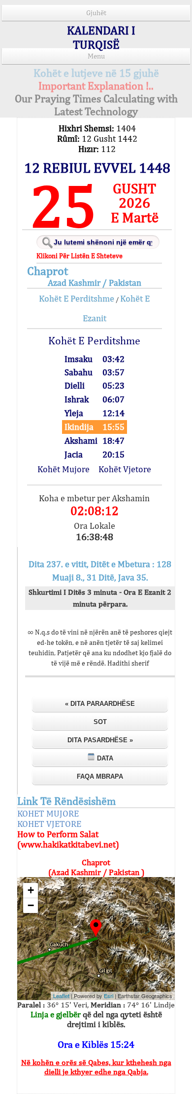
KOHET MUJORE (48, 813)
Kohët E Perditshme (76, 298)
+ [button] (31, 890)
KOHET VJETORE (49, 824)
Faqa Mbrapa (100, 776)
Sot (100, 722)
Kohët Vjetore (124, 469)
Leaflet (61, 996)
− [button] (31, 905)
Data (104, 758)
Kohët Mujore (63, 469)
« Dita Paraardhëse (100, 703)
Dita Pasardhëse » (100, 740)
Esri (108, 996)
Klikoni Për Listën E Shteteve (79, 256)
